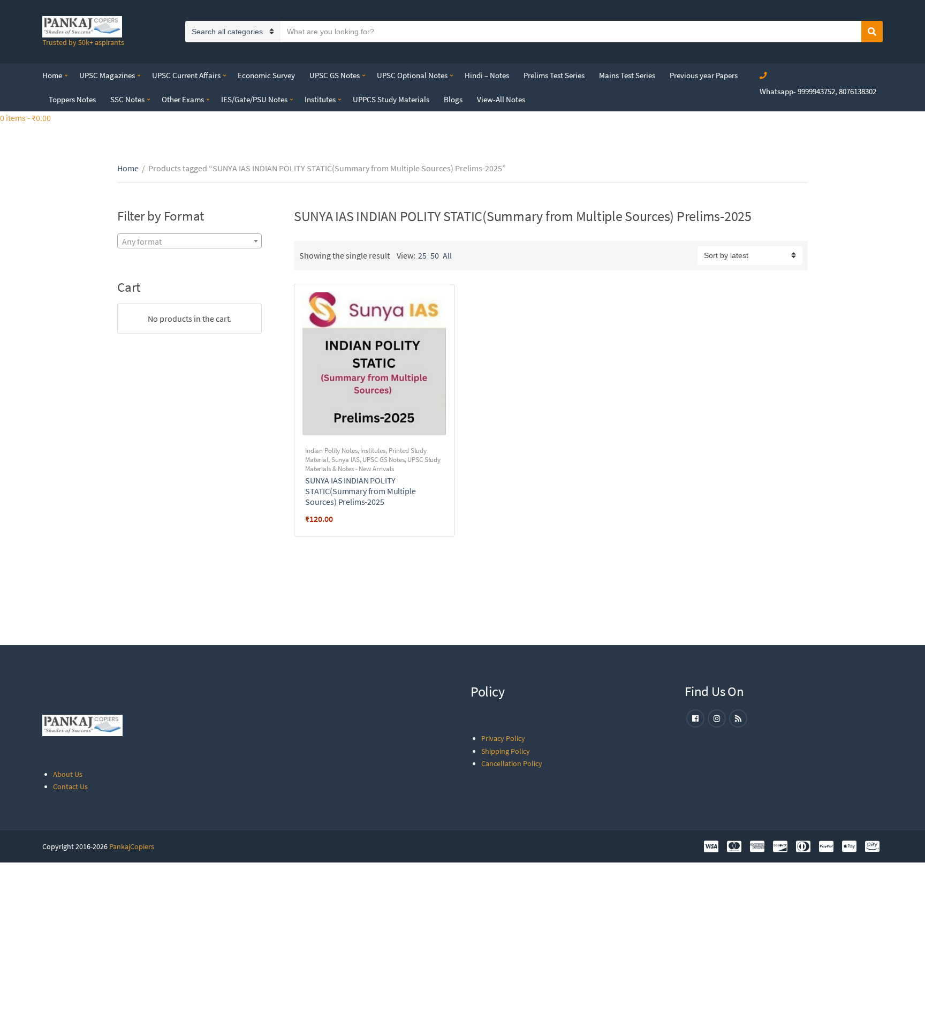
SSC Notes (127, 99)
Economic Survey (266, 75)
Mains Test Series (627, 75)
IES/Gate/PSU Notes (254, 99)
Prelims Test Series (554, 75)
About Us (67, 774)
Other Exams (183, 99)
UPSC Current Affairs (186, 75)
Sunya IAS (345, 459)
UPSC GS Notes (334, 75)
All (447, 255)
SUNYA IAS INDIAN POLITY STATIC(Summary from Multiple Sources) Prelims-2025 (360, 491)
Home (52, 75)
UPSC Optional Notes (412, 75)
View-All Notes (501, 99)
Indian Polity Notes (331, 450)
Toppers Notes (72, 99)
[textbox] (189, 241)
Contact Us (70, 786)
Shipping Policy (505, 751)
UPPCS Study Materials (391, 99)
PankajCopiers (131, 846)
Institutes (320, 99)
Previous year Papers (704, 75)
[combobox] (189, 240)
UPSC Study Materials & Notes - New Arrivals (373, 464)
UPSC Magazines (107, 75)
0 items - (25, 117)
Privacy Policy (503, 738)
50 (434, 255)
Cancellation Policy (511, 763)
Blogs (453, 99)
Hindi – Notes (487, 75)
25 (422, 255)
